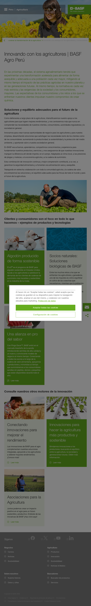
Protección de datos (47, 301)
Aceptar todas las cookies (45, 307)
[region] (45, 303)
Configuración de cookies (45, 314)
